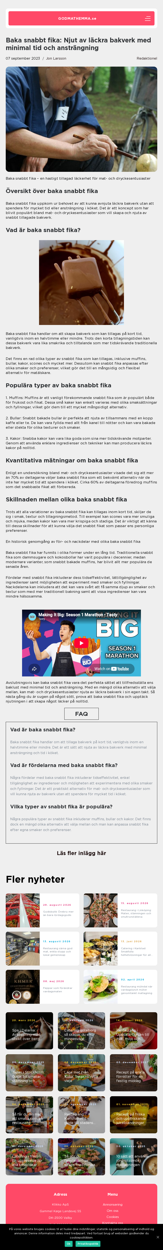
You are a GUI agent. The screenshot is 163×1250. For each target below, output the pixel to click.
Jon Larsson (56, 58)
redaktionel (147, 58)
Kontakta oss (112, 1223)
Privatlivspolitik (88, 1243)
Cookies (113, 1217)
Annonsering (112, 1205)
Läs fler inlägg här (81, 853)
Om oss (112, 1211)
